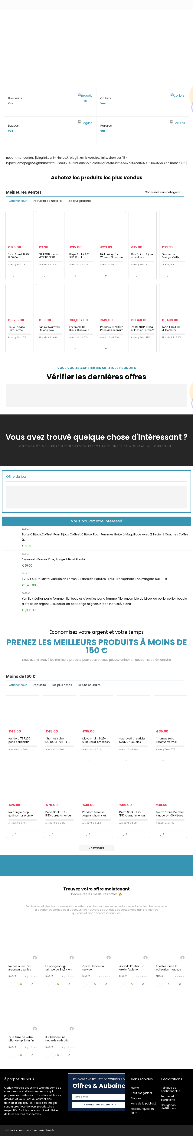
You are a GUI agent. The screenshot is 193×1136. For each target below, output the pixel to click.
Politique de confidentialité (170, 1089)
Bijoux (25, 528)
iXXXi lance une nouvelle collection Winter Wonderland (58, 1040)
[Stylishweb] (35, 958)
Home (135, 1088)
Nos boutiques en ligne (142, 1110)
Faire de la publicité (143, 1103)
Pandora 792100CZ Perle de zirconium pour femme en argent (111, 331)
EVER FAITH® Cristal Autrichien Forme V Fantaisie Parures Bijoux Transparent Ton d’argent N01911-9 (94, 579)
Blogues (136, 1098)
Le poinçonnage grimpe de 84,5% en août (58, 969)
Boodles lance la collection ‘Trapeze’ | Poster (169, 969)
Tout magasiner (141, 1093)
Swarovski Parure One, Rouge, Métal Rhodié (53, 559)
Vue (10, 103)
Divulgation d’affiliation (168, 1106)
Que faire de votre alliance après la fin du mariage (21, 1040)
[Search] (183, 5)
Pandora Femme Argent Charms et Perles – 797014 (94, 815)
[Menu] (8, 5)
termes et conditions (168, 1098)
